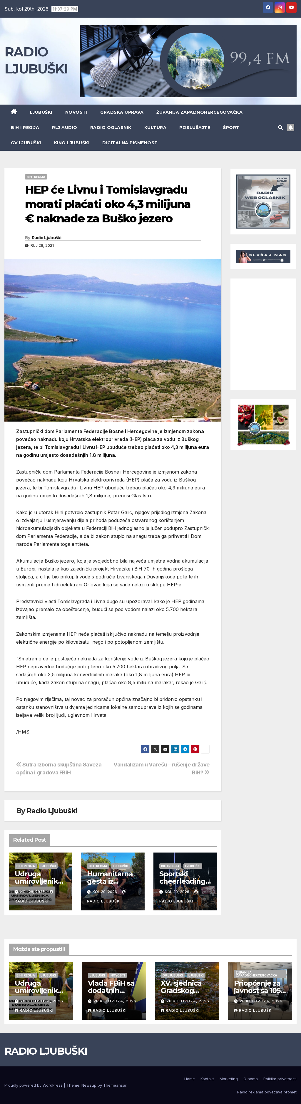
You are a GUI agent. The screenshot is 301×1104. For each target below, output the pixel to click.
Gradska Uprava (121, 112)
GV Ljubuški (26, 142)
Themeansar (114, 1085)
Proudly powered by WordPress (34, 1085)
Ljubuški (41, 112)
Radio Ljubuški (46, 237)
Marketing (229, 1078)
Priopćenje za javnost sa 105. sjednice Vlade (259, 990)
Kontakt (207, 1078)
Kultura (155, 127)
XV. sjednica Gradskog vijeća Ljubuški (186, 990)
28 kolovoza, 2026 (41, 1001)
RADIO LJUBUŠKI (45, 1051)
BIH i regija (25, 127)
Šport (231, 127)
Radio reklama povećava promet (267, 1092)
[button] (280, 127)
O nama (250, 1078)
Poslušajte (194, 127)
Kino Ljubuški (72, 142)
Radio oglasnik (110, 127)
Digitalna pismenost (130, 142)
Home (189, 1078)
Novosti (76, 112)
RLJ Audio (64, 127)
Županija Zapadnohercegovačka (199, 112)
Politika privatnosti (280, 1078)
